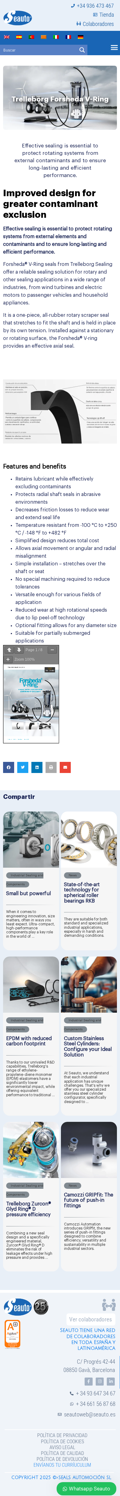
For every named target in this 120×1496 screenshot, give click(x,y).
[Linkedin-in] (111, 1382)
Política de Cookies (62, 1441)
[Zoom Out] (52, 650)
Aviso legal (62, 1447)
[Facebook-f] (89, 1382)
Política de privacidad (62, 1435)
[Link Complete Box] (31, 881)
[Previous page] (9, 650)
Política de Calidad (62, 1453)
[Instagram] (100, 1382)
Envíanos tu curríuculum (62, 1465)
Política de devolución (62, 1459)
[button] (8, 767)
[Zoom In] (8, 659)
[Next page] (19, 650)
